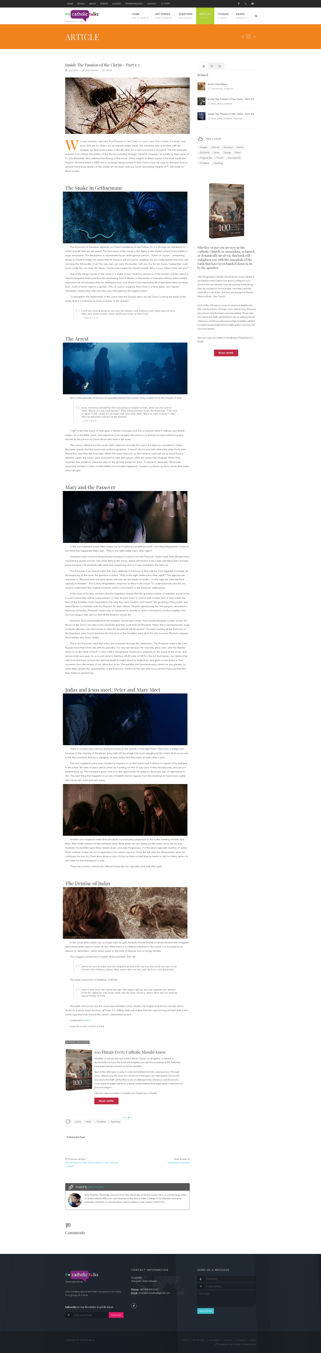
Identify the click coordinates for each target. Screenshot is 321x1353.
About (92, 3)
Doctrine (228, 147)
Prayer (220, 157)
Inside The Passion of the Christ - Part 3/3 (231, 113)
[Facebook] (238, 3)
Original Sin (206, 157)
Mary (88, 1121)
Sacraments (234, 157)
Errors (240, 147)
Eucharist (204, 152)
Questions (214, 1339)
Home (70, 3)
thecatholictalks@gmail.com (154, 1292)
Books (81, 3)
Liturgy (227, 152)
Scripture (101, 1121)
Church (215, 147)
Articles (228, 1339)
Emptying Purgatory (179, 1162)
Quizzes (116, 3)
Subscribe (116, 1315)
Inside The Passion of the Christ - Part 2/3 (231, 99)
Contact (151, 3)
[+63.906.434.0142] (245, 3)
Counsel (240, 1339)
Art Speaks (198, 1339)
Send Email (205, 1311)
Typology (115, 1121)
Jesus (78, 1121)
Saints (252, 1339)
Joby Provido (91, 70)
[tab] (204, 65)
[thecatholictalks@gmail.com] (252, 3)
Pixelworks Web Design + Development (237, 1344)
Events (104, 3)
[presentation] (204, 66)
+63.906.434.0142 (148, 1289)
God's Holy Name (217, 84)
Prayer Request (134, 3)
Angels (203, 147)
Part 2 (87, 1020)
